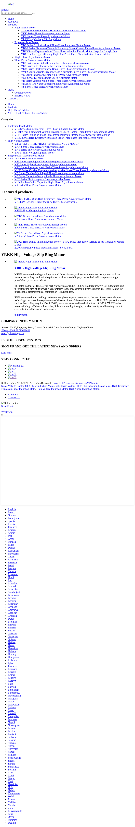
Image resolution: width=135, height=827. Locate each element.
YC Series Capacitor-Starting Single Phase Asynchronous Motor (54, 74)
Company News (22, 92)
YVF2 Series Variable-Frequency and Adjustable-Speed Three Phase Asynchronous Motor (68, 72)
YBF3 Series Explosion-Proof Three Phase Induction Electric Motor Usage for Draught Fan (69, 51)
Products (12, 24)
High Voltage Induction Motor (52, 389)
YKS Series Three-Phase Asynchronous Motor (45, 36)
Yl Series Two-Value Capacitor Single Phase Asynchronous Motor (55, 83)
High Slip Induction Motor (90, 386)
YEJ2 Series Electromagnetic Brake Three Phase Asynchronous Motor (57, 69)
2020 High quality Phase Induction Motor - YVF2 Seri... (43, 247)
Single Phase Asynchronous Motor (32, 57)
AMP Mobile (92, 383)
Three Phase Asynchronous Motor (32, 60)
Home (11, 18)
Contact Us (14, 98)
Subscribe (6, 352)
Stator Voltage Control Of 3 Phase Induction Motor (27, 386)
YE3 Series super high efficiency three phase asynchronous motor (55, 63)
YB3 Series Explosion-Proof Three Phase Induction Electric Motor (56, 45)
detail (24, 314)
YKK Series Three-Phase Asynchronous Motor (45, 33)
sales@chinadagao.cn (12, 333)
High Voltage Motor (24, 27)
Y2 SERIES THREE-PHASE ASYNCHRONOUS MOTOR (53, 30)
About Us (13, 21)
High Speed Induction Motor (84, 389)
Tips (54, 383)
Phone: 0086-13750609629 (15, 330)
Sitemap (79, 383)
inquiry (18, 314)
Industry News (22, 95)
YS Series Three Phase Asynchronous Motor (44, 86)
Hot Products (65, 383)
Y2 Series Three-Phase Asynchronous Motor (37, 236)
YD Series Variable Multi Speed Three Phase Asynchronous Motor (56, 80)
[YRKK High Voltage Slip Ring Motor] (35, 261)
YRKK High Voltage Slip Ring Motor (41, 39)
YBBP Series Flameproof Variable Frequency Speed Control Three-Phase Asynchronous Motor (71, 48)
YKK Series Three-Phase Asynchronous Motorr (39, 227)
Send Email (7, 406)
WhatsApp (7, 412)
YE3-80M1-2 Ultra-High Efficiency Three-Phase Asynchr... (45, 202)
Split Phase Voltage (65, 386)
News (11, 89)
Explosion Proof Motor (26, 42)
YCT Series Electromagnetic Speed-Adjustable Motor (49, 77)
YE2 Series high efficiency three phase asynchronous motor (52, 66)
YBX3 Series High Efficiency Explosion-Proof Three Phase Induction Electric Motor (65, 54)
